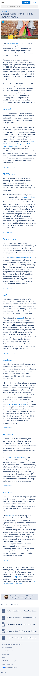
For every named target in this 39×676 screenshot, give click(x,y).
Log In (34, 2)
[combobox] (19, 6)
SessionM (7, 492)
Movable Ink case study (17, 457)
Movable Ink (9, 434)
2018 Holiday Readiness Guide (19, 582)
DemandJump (9, 239)
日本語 (3, 657)
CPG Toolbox (9, 174)
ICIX (5, 295)
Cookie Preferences (7, 664)
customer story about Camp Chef (21, 257)
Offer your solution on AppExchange (12, 644)
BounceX (7, 109)
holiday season (12, 43)
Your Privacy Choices (11, 667)
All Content (5, 11)
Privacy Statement (7, 647)
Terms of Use (5, 654)
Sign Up (26, 2)
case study (20, 318)
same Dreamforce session (16, 404)
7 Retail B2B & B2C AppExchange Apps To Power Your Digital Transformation (19, 143)
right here (18, 577)
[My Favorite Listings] (2, 3)
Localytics (7, 360)
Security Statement (7, 651)
